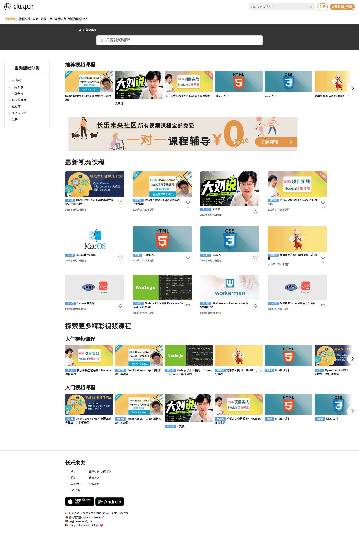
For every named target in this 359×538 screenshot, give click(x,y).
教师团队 (76, 490)
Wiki (36, 19)
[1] (323, 305)
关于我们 (76, 484)
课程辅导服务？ (78, 19)
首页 (73, 471)
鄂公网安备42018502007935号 (86, 517)
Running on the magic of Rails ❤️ (84, 525)
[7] (188, 257)
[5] (120, 202)
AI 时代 (16, 80)
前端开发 (17, 87)
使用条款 (94, 477)
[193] (323, 202)
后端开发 (17, 93)
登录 (323, 7)
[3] (120, 257)
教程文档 (25, 19)
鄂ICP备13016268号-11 (78, 521)
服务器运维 (19, 112)
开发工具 (46, 19)
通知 (73, 477)
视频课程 (11, 19)
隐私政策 (94, 484)
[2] (255, 211)
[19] (188, 305)
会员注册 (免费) (342, 7)
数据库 (16, 106)
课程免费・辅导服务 (100, 471)
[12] (323, 257)
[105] (188, 202)
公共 (15, 119)
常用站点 (60, 19)
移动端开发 (19, 100)
